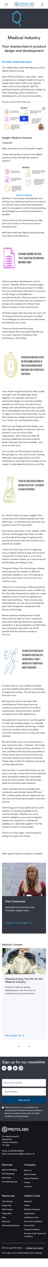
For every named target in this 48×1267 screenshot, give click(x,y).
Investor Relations (31, 1178)
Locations (28, 1186)
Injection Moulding (9, 1170)
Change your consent (34, 1248)
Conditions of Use (31, 1217)
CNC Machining (8, 1174)
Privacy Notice (22, 1116)
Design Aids (6, 1213)
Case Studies (7, 1201)
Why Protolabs (30, 1174)
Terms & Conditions (32, 1229)
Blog (4, 1217)
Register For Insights (17, 923)
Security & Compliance (33, 1221)
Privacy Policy (29, 1225)
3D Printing (6, 1178)
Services (7, 1165)
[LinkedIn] (4, 1068)
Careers (27, 1182)
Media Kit (28, 1201)
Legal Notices (29, 1213)
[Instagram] (21, 1068)
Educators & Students (10, 1225)
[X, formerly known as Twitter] (10, 1068)
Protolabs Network (9, 1182)
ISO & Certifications (32, 1209)
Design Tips (6, 1205)
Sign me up (24, 1100)
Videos (27, 1205)
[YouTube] (15, 1068)
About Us (27, 1170)
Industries (6, 1221)
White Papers (7, 1209)
